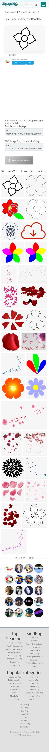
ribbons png (15, 665)
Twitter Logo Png (15, 680)
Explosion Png (34, 696)
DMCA (30, 63)
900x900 (6, 261)
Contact (34, 641)
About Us (34, 637)
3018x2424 (26, 306)
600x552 (6, 500)
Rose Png (15, 686)
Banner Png (24, 727)
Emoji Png (24, 717)
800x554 (6, 428)
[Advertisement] (24, 91)
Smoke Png (34, 686)
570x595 (31, 374)
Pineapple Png (24, 714)
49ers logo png (14, 643)
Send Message (19, 63)
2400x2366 (31, 329)
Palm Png (34, 677)
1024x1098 (7, 282)
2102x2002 (31, 261)
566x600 (28, 454)
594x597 (30, 397)
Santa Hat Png (15, 683)
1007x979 (7, 552)
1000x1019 (7, 350)
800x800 (30, 195)
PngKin (15, 693)
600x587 (30, 218)
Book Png (24, 720)
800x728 (6, 218)
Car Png (24, 707)
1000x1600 (31, 477)
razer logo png (14, 655)
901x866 (30, 500)
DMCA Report (34, 647)
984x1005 (7, 238)
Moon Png (34, 689)
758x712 (6, 397)
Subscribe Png (15, 677)
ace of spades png (15, 646)
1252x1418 (7, 526)
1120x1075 (28, 526)
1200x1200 (26, 238)
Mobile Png (14, 696)
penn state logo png (14, 649)
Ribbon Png (14, 689)
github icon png (14, 652)
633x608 (6, 374)
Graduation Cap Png (34, 693)
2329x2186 (7, 477)
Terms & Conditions (34, 644)
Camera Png (34, 680)
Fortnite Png (34, 699)
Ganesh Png (24, 723)
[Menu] (43, 4)
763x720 (6, 329)
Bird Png (24, 711)
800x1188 (7, 306)
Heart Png (15, 699)
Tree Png (34, 683)
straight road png (14, 659)
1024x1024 (24, 282)
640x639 (6, 195)
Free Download (20, 160)
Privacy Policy (34, 650)
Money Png (24, 704)
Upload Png (34, 653)
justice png (14, 662)
